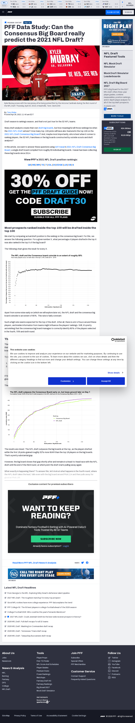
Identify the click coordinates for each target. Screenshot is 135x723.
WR (38, 165)
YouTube (115, 664)
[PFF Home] (10, 12)
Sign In (128, 12)
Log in (66, 546)
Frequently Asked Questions (83, 679)
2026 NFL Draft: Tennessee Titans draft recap (27, 631)
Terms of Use (36, 716)
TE (42, 165)
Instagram (116, 661)
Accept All (106, 381)
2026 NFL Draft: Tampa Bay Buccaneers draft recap (29, 636)
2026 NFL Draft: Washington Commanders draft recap (30, 626)
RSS (114, 678)
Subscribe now (50, 539)
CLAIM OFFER (113, 12)
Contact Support (78, 676)
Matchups (41, 678)
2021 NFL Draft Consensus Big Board (22, 134)
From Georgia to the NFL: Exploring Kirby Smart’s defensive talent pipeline (38, 593)
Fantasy (5, 679)
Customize (66, 381)
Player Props (42, 658)
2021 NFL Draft (15, 131)
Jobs (4, 658)
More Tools (117, 116)
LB (65, 165)
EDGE (60, 165)
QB (29, 165)
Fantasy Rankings (44, 684)
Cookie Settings (79, 716)
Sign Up (27, 22)
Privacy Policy (20, 716)
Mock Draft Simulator (46, 691)
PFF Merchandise (78, 664)
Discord (115, 671)
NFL (4, 2)
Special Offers (77, 661)
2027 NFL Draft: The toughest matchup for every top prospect (34, 598)
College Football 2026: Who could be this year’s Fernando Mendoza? (36, 612)
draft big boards (45, 128)
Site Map (6, 716)
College (5, 686)
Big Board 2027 (43, 687)
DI (54, 165)
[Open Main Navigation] (3, 12)
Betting (5, 676)
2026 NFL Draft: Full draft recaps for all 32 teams (27, 622)
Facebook (116, 668)
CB (69, 165)
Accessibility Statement (57, 716)
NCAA (4, 6)
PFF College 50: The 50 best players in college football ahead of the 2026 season (42, 607)
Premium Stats (43, 671)
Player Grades (42, 668)
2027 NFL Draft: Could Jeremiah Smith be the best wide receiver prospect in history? (45, 617)
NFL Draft (6, 689)
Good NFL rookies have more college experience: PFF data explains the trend (39, 603)
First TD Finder (43, 661)
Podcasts (116, 674)
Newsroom (6, 661)
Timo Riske (11, 112)
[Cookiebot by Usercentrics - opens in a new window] (113, 340)
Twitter (115, 658)
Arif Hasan (60, 147)
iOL (50, 165)
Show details (114, 372)
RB (33, 165)
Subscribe (75, 658)
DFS (4, 683)
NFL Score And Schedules (48, 664)
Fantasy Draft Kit (44, 681)
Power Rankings (43, 674)
